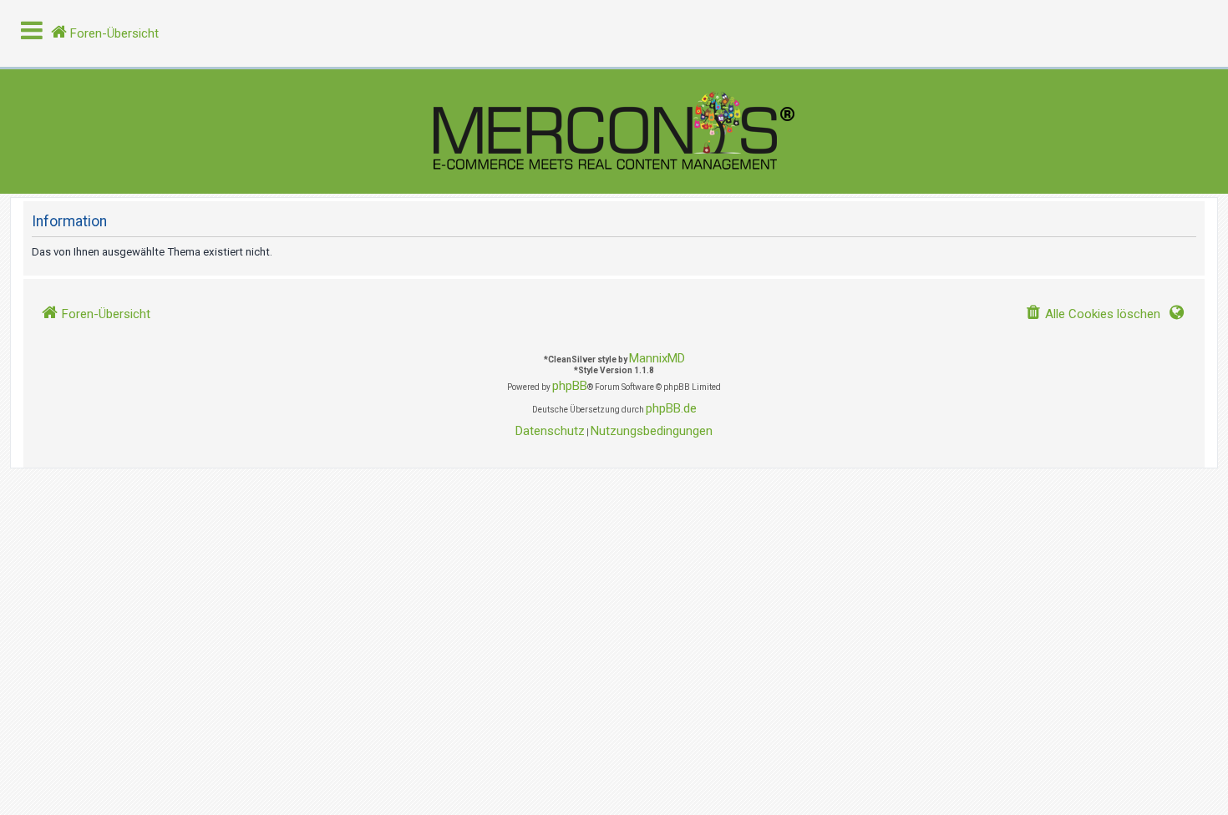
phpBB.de (671, 408)
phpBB (569, 385)
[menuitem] (1092, 314)
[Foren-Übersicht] (614, 131)
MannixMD (657, 358)
